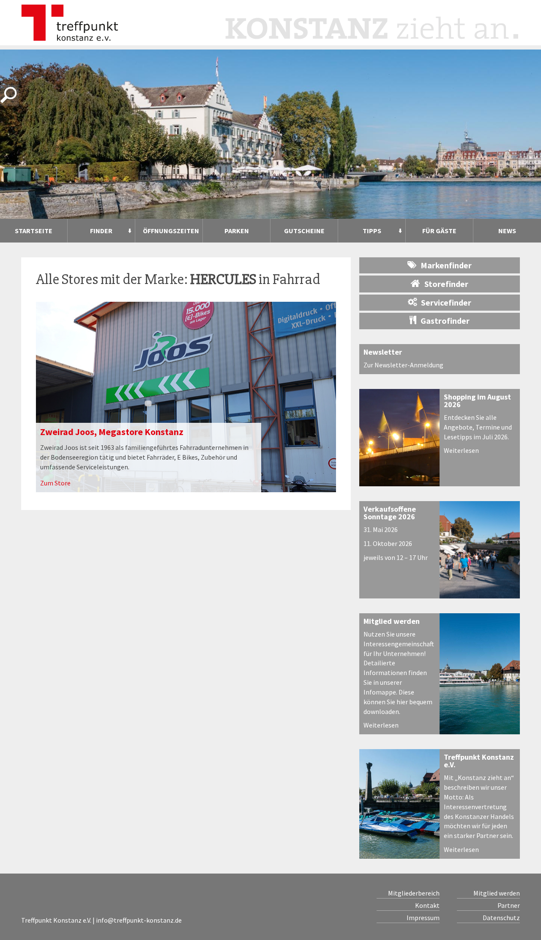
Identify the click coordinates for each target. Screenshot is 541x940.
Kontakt (427, 905)
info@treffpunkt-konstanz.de (139, 920)
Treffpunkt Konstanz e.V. (479, 760)
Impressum (423, 917)
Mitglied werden (391, 621)
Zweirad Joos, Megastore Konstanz (111, 432)
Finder (101, 230)
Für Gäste (439, 230)
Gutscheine (304, 230)
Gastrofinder (445, 320)
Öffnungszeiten (171, 230)
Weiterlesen (461, 450)
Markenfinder (446, 265)
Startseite (33, 230)
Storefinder (446, 283)
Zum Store (55, 483)
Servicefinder (446, 302)
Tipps (372, 230)
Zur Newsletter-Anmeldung (403, 365)
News (507, 230)
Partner (508, 905)
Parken (236, 230)
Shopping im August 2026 (477, 400)
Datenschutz (501, 917)
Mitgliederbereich (414, 893)
